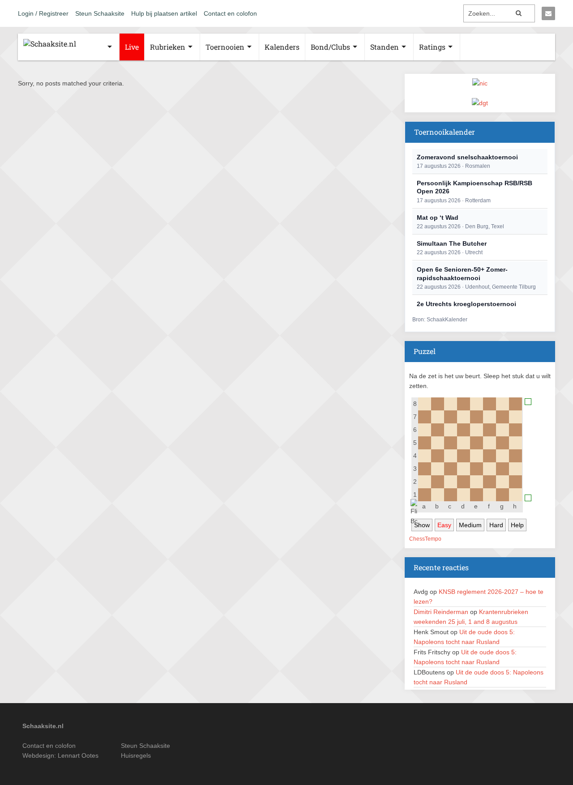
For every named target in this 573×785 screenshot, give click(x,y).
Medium (470, 525)
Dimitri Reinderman (441, 611)
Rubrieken (167, 46)
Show (422, 525)
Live (132, 46)
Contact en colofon (230, 13)
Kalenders (282, 46)
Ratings (432, 46)
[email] (548, 13)
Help (517, 525)
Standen (384, 46)
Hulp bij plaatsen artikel (164, 13)
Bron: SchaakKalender (439, 319)
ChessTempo (425, 539)
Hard (496, 525)
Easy (444, 525)
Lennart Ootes (78, 755)
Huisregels (136, 755)
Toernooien (224, 46)
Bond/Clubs (330, 46)
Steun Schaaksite (99, 13)
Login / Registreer (43, 13)
